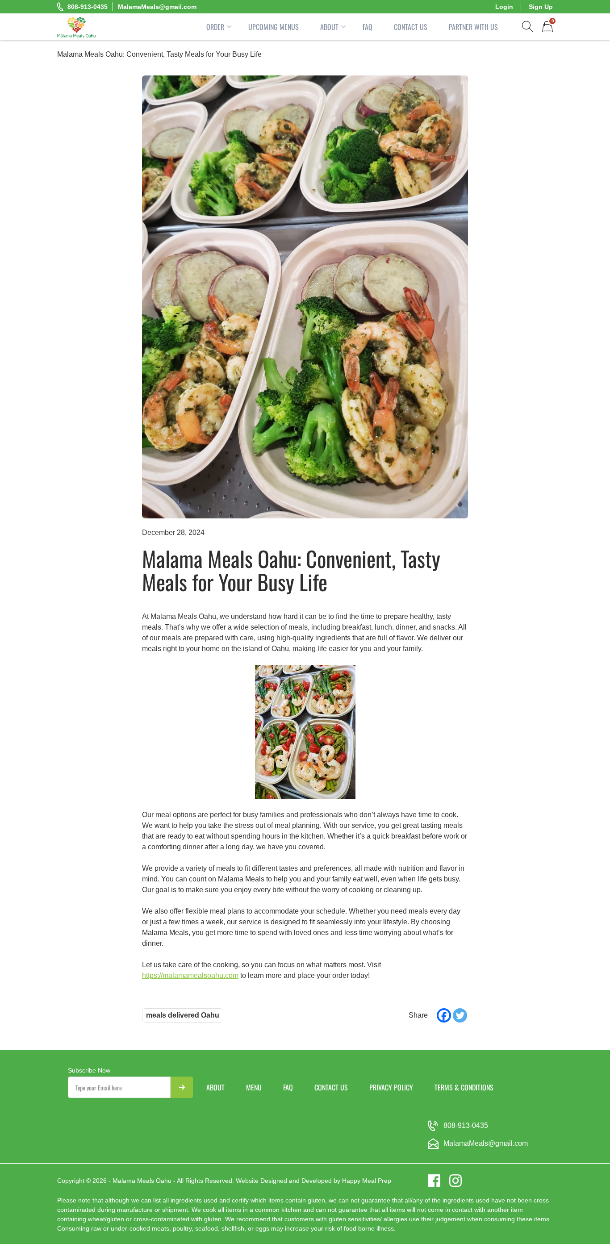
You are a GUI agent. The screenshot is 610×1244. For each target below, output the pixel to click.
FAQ (367, 26)
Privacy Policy (391, 1087)
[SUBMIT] (182, 1087)
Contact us (331, 1087)
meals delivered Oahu (182, 1015)
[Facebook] (444, 1015)
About (329, 26)
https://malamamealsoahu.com (190, 975)
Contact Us (410, 26)
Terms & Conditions (464, 1087)
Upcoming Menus (273, 26)
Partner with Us (473, 26)
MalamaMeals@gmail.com (157, 6)
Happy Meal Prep (366, 1180)
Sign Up (541, 6)
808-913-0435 (87, 6)
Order (215, 26)
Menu (254, 1087)
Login (504, 6)
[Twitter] (460, 1015)
